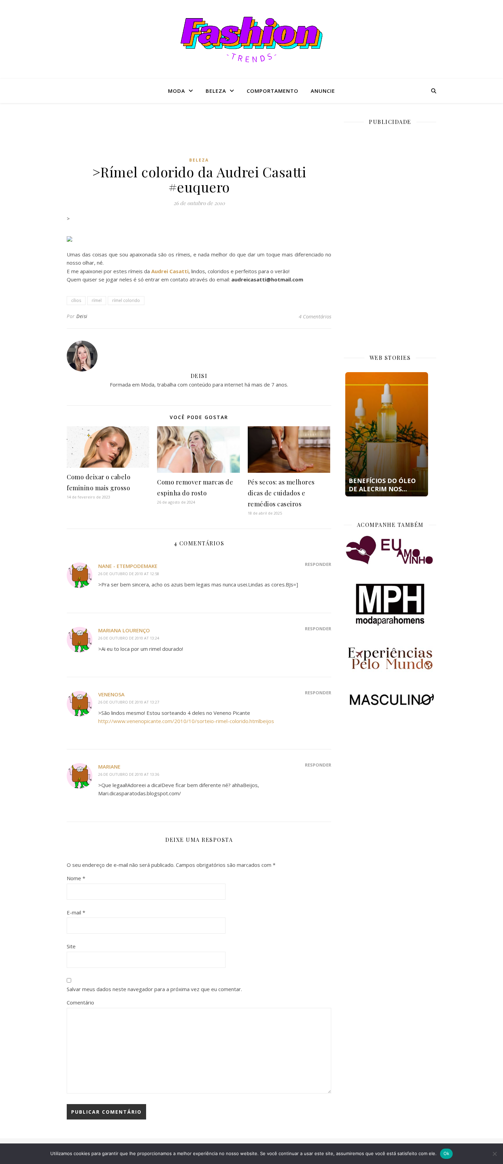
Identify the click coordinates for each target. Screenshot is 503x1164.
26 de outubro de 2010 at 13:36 (128, 774)
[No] (494, 1153)
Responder (318, 564)
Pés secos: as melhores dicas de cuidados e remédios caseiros (281, 493)
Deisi (82, 316)
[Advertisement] (199, 134)
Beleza (216, 90)
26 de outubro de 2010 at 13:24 (128, 638)
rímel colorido (126, 300)
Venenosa (111, 694)
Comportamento (272, 90)
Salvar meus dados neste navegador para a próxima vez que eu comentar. (154, 989)
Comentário (80, 1002)
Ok (446, 1153)
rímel (97, 300)
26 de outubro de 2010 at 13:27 (128, 702)
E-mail (76, 912)
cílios (76, 300)
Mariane (109, 766)
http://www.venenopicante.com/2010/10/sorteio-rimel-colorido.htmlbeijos (186, 721)
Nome (76, 878)
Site (71, 946)
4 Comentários (315, 316)
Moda (176, 90)
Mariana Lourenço (124, 630)
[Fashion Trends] (251, 39)
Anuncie (323, 90)
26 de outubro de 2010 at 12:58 (128, 573)
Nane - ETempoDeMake (127, 565)
